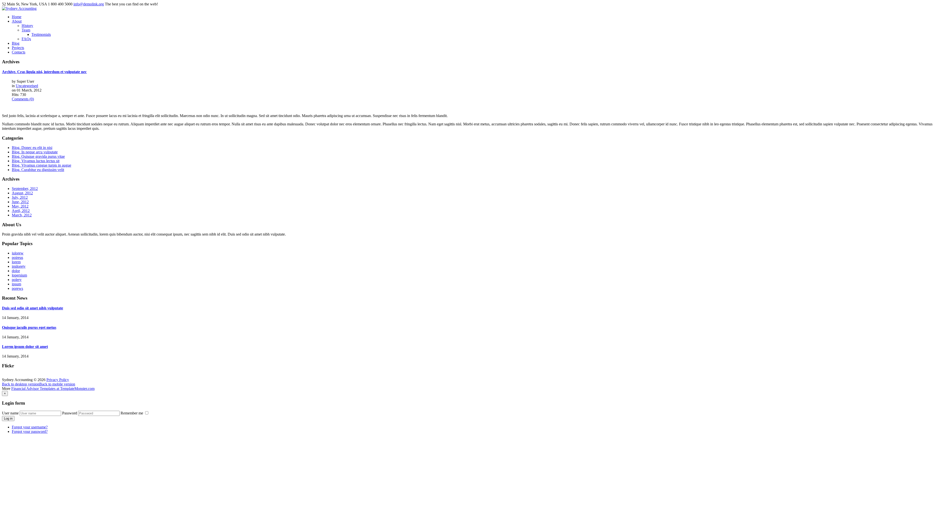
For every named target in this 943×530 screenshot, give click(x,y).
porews (17, 288)
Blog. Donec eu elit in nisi (32, 148)
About (17, 21)
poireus (17, 257)
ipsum (16, 284)
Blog (15, 43)
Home (16, 17)
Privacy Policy (57, 380)
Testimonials (41, 34)
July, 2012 (20, 197)
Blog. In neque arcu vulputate (35, 152)
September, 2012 (25, 188)
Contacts (18, 52)
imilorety (19, 266)
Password (69, 413)
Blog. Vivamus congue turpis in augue (41, 165)
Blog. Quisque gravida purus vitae (38, 156)
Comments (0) (23, 99)
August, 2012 (22, 193)
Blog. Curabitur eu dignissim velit (38, 170)
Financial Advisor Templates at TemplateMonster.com (53, 388)
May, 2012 (20, 206)
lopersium (19, 275)
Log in (8, 418)
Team (26, 30)
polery (17, 280)
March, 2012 (22, 215)
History (27, 26)
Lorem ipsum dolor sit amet (25, 346)
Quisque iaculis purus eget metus (29, 327)
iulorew (18, 253)
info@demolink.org (88, 4)
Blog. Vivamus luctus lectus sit (35, 161)
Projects (18, 48)
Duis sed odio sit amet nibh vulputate (32, 308)
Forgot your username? (30, 427)
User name (10, 413)
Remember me (132, 413)
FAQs (26, 39)
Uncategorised (27, 86)
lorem (16, 262)
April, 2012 (21, 211)
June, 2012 (20, 202)
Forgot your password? (30, 431)
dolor (16, 271)
